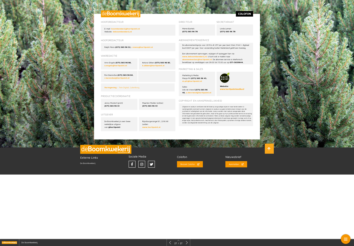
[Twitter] (151, 164)
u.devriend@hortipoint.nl (198, 92)
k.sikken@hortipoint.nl (153, 65)
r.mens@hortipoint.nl (142, 47)
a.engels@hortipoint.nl (115, 65)
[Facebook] (132, 164)
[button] (269, 149)
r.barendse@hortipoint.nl (116, 78)
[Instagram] (141, 164)
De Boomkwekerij (87, 163)
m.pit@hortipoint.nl (192, 81)
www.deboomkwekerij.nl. (194, 56)
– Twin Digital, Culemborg (121, 87)
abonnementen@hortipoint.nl (197, 59)
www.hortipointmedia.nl (232, 89)
